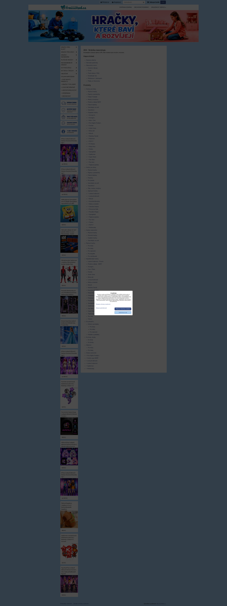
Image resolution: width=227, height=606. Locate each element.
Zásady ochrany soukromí (103, 304)
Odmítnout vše (123, 312)
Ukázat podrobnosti (101, 308)
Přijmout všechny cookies (123, 309)
